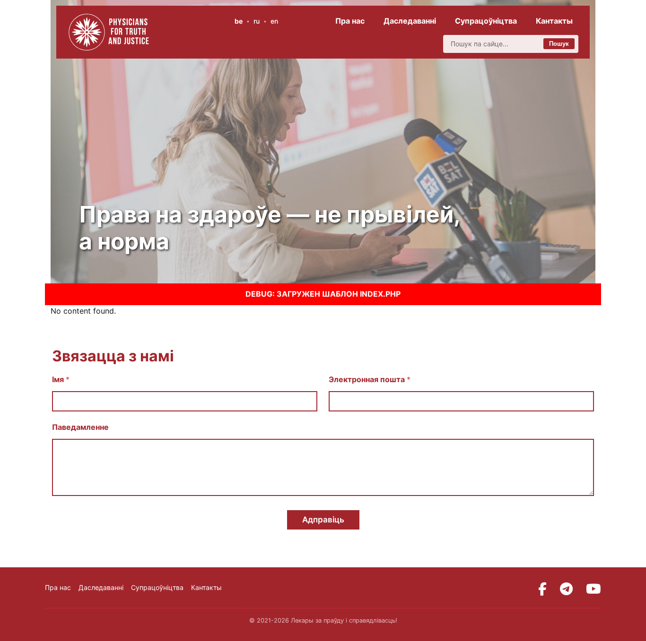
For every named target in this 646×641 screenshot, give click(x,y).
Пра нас (350, 21)
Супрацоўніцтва (486, 21)
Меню (307, 21)
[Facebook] (542, 589)
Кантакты (554, 21)
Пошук (559, 43)
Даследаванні (410, 21)
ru (256, 21)
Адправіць (323, 519)
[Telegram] (566, 589)
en (274, 21)
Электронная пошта (369, 379)
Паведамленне (80, 427)
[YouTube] (593, 589)
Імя (61, 379)
